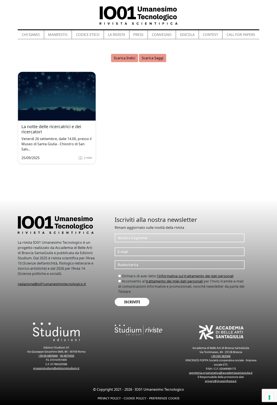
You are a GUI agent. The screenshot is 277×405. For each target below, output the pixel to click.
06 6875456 (67, 356)
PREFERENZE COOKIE (164, 398)
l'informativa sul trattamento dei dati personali (195, 276)
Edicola (187, 34)
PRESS (138, 34)
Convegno (162, 34)
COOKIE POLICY (135, 398)
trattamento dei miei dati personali (174, 281)
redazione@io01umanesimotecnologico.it (52, 284)
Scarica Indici (124, 58)
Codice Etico (88, 34)
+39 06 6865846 (48, 356)
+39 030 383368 (220, 356)
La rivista (116, 34)
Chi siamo (31, 34)
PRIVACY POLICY (109, 398)
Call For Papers (241, 34)
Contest (210, 34)
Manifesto (58, 34)
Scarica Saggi (152, 58)
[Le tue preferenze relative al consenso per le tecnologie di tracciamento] (269, 397)
